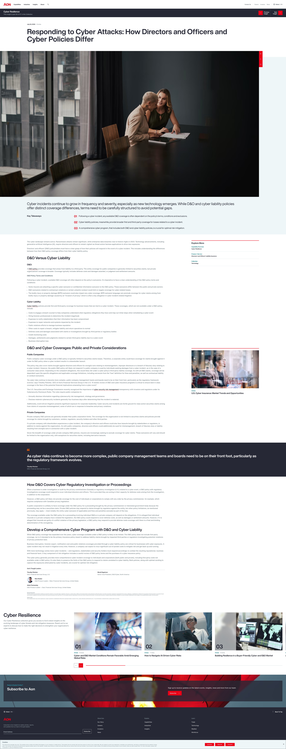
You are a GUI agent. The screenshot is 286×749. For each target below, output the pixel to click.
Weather (194, 729)
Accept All (230, 744)
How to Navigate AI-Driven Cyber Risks (162, 655)
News (268, 4)
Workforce (194, 732)
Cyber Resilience (12, 11)
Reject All (220, 744)
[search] (48, 4)
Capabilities (17, 4)
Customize (209, 744)
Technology (195, 725)
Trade (193, 722)
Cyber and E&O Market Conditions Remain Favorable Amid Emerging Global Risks (106, 656)
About (42, 4)
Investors (262, 4)
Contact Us (248, 4)
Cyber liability (32, 306)
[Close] (283, 744)
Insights (35, 4)
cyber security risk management (106, 389)
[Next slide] (81, 665)
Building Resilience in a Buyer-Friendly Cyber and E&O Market (244, 655)
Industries (27, 4)
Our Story (100, 722)
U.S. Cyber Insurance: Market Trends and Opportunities (217, 393)
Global (279, 4)
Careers (256, 4)
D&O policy (33, 269)
